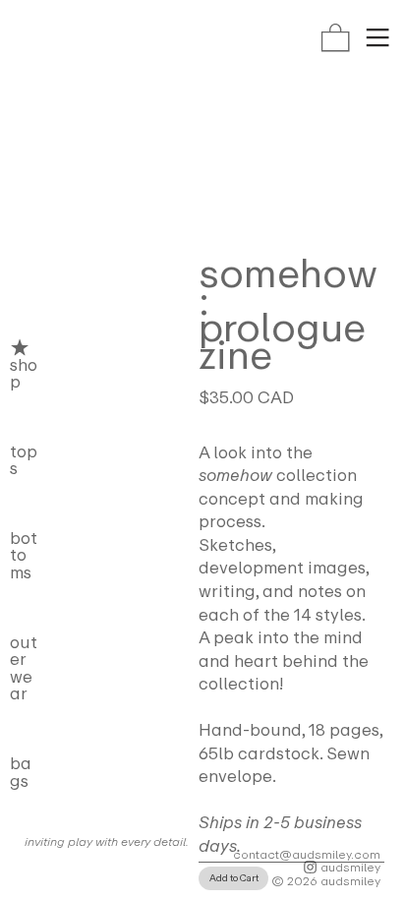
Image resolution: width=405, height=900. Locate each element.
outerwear (23, 668)
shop (23, 373)
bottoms (23, 555)
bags (20, 772)
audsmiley (349, 867)
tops (23, 460)
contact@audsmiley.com (306, 854)
